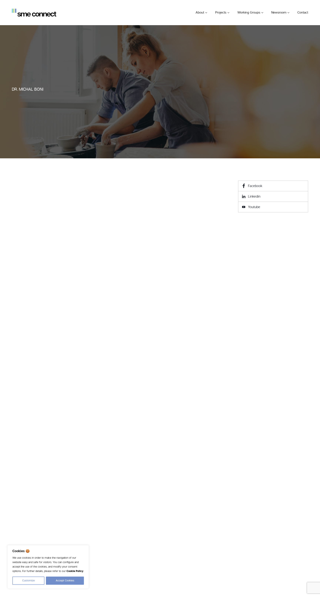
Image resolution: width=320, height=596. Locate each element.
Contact (302, 12)
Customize (28, 580)
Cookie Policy (74, 571)
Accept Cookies (65, 580)
